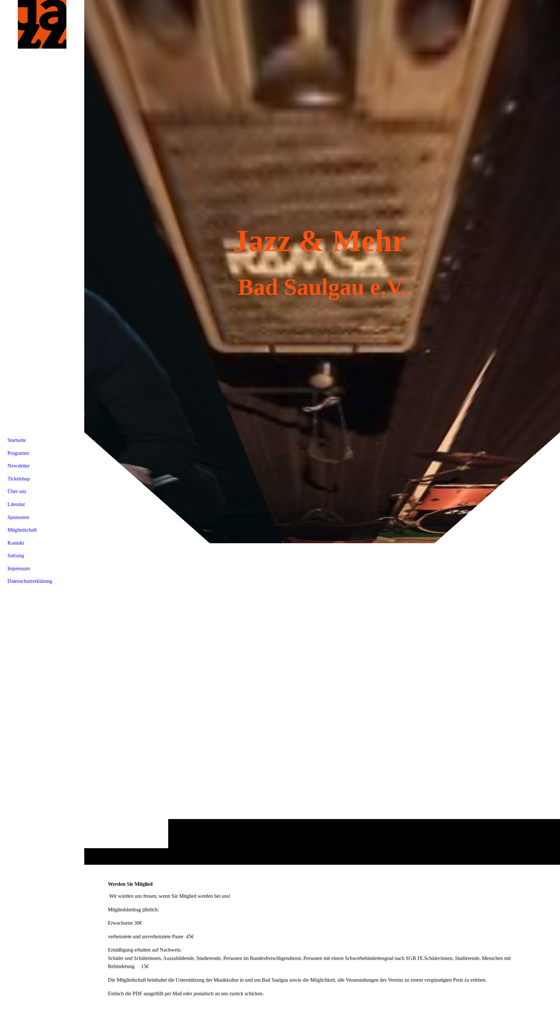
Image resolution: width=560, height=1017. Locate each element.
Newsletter (18, 465)
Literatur (16, 504)
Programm (18, 453)
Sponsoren (18, 517)
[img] (322, 432)
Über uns (16, 491)
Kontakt (15, 543)
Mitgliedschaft (22, 530)
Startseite (16, 440)
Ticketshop (18, 478)
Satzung (15, 555)
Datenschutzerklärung (29, 581)
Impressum (18, 568)
